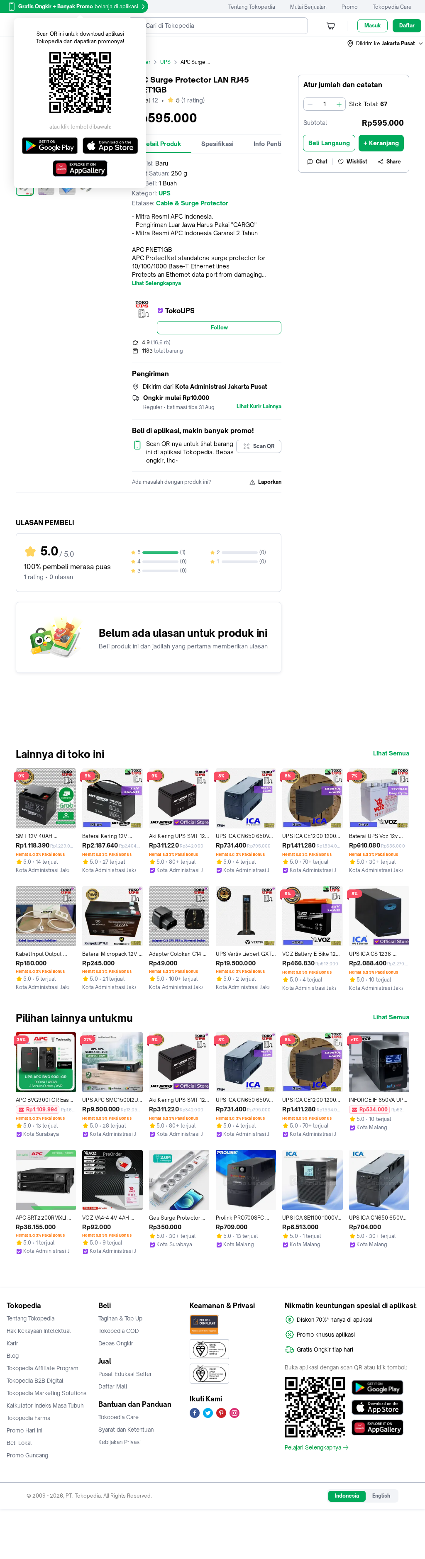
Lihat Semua (391, 753)
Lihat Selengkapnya (156, 283)
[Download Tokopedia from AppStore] (377, 1407)
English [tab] (381, 1496)
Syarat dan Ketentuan (126, 1429)
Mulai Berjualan (308, 7)
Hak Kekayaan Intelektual (39, 1331)
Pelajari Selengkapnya (313, 1447)
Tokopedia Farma (28, 1418)
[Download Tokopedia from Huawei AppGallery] (377, 1427)
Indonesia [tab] (347, 1496)
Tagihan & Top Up (120, 1318)
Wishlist (357, 161)
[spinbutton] (324, 104)
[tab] (161, 144)
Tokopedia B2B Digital (35, 1380)
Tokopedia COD (118, 1331)
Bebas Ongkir (115, 1343)
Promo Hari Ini (24, 1430)
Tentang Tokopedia (251, 7)
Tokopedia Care (392, 7)
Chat (321, 161)
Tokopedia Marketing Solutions (46, 1393)
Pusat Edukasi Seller (125, 1374)
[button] (385, 43)
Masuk (372, 25)
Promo (350, 7)
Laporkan (269, 482)
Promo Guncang (27, 1455)
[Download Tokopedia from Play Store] (377, 1387)
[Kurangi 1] (310, 104)
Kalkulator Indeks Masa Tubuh (45, 1405)
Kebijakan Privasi (119, 1442)
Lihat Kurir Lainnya (259, 406)
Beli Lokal (19, 1443)
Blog (13, 1355)
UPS (165, 62)
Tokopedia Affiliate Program (42, 1368)
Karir (12, 1343)
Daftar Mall (112, 1386)
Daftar (407, 25)
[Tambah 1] (339, 104)
